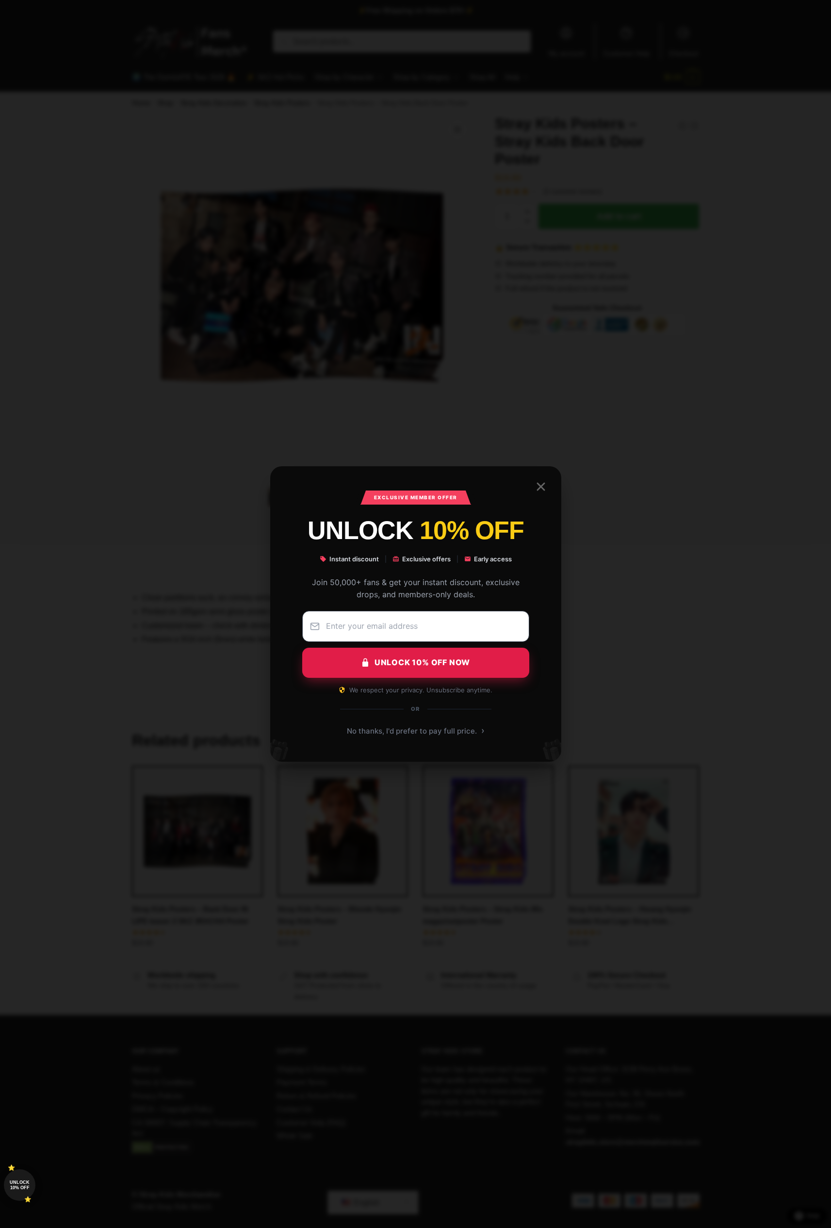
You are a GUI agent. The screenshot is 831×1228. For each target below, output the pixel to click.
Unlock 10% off (20, 1185)
